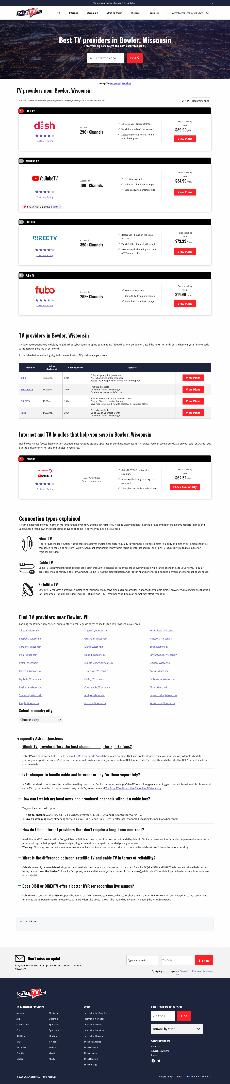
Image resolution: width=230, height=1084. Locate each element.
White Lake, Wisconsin (162, 703)
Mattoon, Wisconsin (161, 638)
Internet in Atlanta (93, 1024)
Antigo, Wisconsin (94, 695)
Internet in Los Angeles (95, 1012)
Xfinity (52, 1058)
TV (58, 12)
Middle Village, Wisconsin (98, 662)
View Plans (187, 139)
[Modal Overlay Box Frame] (115, 962)
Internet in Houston (94, 1030)
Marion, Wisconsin (160, 662)
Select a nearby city (36, 710)
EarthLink (21, 1047)
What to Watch (114, 12)
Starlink (53, 1035)
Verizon (52, 1047)
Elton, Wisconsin (159, 687)
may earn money (104, 3)
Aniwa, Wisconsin (159, 671)
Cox (18, 1030)
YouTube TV (27, 389)
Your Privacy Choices (200, 1076)
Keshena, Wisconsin (30, 687)
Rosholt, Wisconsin (95, 703)
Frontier (21, 1053)
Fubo (23, 412)
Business (154, 12)
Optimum (54, 1018)
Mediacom (54, 1012)
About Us (155, 1046)
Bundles (126, 83)
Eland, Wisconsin (94, 646)
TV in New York (91, 1047)
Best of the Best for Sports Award (84, 756)
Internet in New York (94, 1018)
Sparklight (54, 1024)
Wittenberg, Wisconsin (162, 630)
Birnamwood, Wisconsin (163, 654)
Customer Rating (45, 140)
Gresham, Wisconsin (95, 638)
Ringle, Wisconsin (29, 703)
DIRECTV (25, 401)
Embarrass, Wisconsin (162, 679)
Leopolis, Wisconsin (30, 638)
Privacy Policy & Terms (170, 1076)
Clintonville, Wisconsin (97, 687)
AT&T (19, 1018)
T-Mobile (53, 1041)
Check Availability (185, 487)
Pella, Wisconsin (28, 654)
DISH (23, 377)
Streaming (92, 12)
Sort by (185, 100)
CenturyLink (23, 1024)
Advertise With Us (160, 1050)
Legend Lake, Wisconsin (163, 695)
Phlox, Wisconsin (28, 662)
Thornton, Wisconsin (96, 671)
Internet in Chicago (93, 1035)
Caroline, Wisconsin (30, 646)
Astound (21, 1012)
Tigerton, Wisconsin (95, 630)
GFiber (20, 1058)
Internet (73, 12)
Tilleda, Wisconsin (29, 630)
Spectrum (54, 1030)
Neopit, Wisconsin (94, 654)
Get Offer (55, 206)
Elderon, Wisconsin (30, 671)
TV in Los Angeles (92, 1041)
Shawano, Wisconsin (30, 695)
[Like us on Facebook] (153, 1062)
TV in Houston (91, 1058)
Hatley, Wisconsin (94, 679)
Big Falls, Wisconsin (30, 679)
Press (154, 1055)
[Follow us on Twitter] (159, 1062)
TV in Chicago (90, 1064)
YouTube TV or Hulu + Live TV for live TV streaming (133, 788)
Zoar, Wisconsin (159, 646)
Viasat (52, 1053)
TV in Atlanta (90, 1053)
